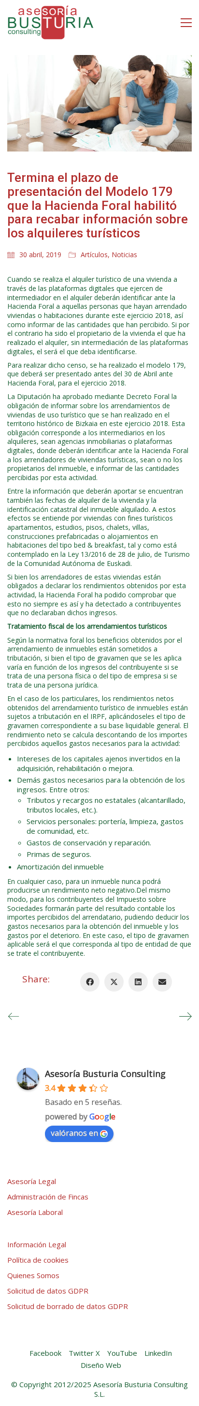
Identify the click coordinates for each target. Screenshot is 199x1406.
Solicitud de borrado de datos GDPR (67, 1306)
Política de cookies (38, 1260)
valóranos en (74, 1133)
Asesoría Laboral (35, 1212)
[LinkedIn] (138, 982)
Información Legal (36, 1244)
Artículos (94, 254)
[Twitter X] (114, 982)
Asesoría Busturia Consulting (105, 1073)
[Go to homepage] (50, 22)
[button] (186, 22)
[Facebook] (90, 982)
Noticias (124, 254)
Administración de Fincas (47, 1196)
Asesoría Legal (31, 1181)
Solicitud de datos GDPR (47, 1291)
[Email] (162, 982)
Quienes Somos (33, 1275)
